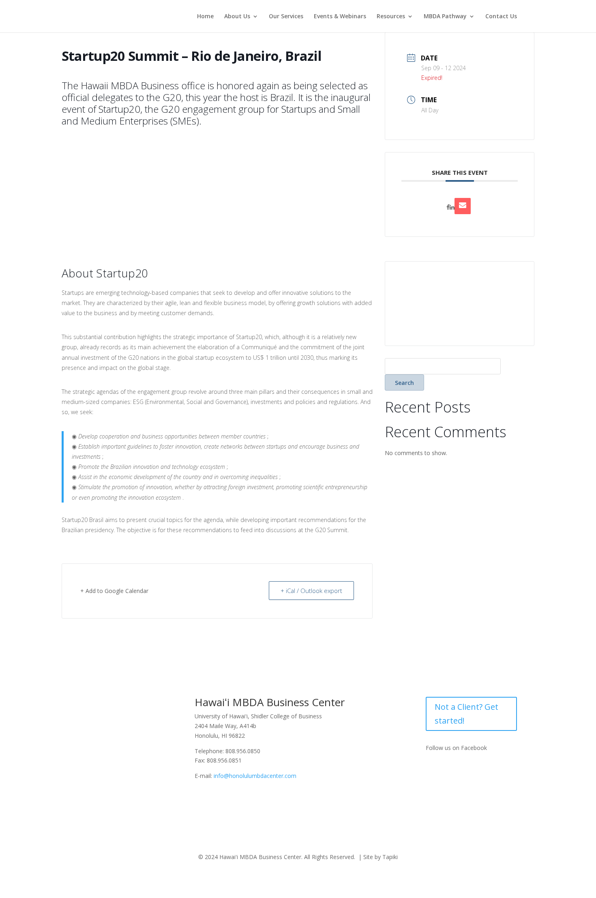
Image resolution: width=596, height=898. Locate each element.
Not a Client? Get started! (466, 713)
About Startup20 (105, 273)
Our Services (286, 16)
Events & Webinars (340, 16)
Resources (391, 16)
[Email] (463, 206)
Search (404, 383)
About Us (237, 16)
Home (205, 16)
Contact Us (501, 16)
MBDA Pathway (445, 16)
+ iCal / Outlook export (311, 590)
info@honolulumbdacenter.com (255, 776)
